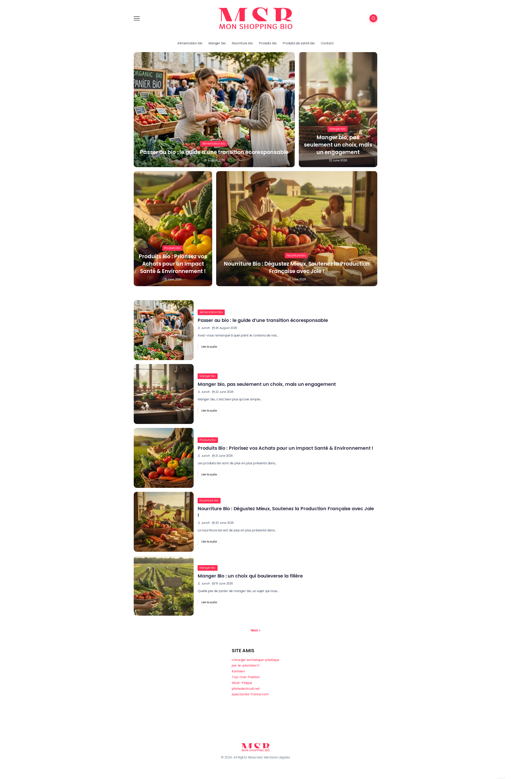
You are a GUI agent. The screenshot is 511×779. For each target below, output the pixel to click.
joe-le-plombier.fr (245, 665)
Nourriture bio (296, 255)
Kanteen (238, 671)
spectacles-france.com (250, 694)
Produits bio (172, 248)
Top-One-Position (246, 677)
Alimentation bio (213, 144)
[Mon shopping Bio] (255, 18)
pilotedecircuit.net (246, 688)
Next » (255, 630)
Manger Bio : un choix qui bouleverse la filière (250, 576)
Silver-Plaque (242, 683)
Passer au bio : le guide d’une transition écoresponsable (214, 152)
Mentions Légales (277, 757)
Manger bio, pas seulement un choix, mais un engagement (338, 145)
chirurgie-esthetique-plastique (255, 660)
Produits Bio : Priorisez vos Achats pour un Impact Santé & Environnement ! (173, 264)
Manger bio (338, 129)
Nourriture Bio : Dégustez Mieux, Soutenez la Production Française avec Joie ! (297, 267)
